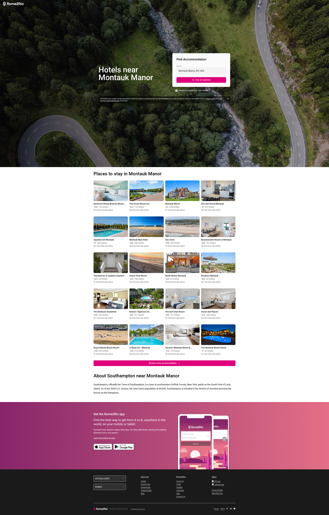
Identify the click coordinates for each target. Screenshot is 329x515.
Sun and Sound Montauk (212, 204)
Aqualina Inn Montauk (104, 240)
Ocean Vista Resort (138, 276)
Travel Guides (146, 490)
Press (178, 484)
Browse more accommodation (163, 363)
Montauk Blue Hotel (138, 240)
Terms (222, 509)
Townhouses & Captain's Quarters (109, 276)
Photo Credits (217, 490)
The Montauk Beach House (213, 348)
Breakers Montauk (209, 276)
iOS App (217, 481)
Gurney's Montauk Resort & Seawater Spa (177, 349)
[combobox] (201, 71)
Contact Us (180, 497)
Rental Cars (145, 484)
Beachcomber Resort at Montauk (216, 240)
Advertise (180, 490)
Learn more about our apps (104, 438)
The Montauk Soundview (105, 312)
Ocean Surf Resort (209, 312)
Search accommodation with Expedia (193, 90)
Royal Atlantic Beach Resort (106, 348)
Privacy (216, 509)
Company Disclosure (138, 509)
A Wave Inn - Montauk (139, 348)
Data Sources (217, 493)
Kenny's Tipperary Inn (139, 312)
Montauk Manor (172, 204)
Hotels (143, 481)
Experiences (145, 487)
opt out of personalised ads (109, 101)
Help (178, 494)
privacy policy (211, 99)
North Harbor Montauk (175, 276)
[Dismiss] (228, 99)
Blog (142, 494)
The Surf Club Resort (175, 312)
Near (178, 66)
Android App (219, 485)
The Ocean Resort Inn (139, 204)
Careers (179, 487)
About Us (180, 481)
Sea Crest (169, 240)
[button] (201, 80)
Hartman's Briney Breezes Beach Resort (109, 205)
